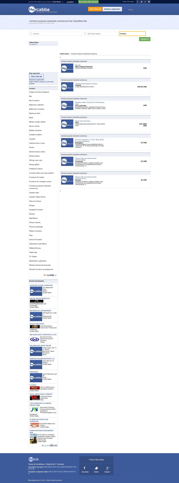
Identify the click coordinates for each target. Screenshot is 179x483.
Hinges (32, 205)
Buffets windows (35, 130)
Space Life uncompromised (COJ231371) (85, 178)
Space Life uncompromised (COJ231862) (85, 159)
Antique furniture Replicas (39, 92)
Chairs (31, 147)
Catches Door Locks (37, 143)
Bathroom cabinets (36, 105)
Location (70, 2)
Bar (30, 96)
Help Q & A (51, 464)
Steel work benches (82, 121)
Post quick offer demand (88, 2)
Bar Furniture (34, 100)
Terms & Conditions (36, 464)
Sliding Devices (35, 248)
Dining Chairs (34, 156)
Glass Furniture (35, 201)
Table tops (33, 252)
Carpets (32, 139)
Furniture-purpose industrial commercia (40, 187)
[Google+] (107, 468)
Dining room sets (35, 160)
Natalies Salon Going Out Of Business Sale (89, 103)
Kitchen (32, 214)
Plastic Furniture (35, 231)
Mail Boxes (33, 218)
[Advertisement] (104, 46)
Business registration (112, 9)
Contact (60, 464)
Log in (130, 10)
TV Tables (33, 257)
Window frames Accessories (40, 265)
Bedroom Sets (34, 113)
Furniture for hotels (36, 177)
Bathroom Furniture (36, 109)
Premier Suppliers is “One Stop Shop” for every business (89, 140)
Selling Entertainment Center (86, 84)
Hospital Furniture (36, 210)
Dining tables (34, 164)
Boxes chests (34, 126)
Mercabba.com (34, 480)
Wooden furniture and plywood (41, 269)
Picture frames (34, 222)
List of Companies (50, 446)
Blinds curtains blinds (37, 122)
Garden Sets (34, 193)
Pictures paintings (36, 227)
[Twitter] (96, 468)
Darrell (77, 65)
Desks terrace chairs (37, 152)
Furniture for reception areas (40, 181)
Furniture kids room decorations (41, 173)
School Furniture (35, 239)
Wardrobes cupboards (37, 261)
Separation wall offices (38, 244)
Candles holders (35, 135)
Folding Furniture (35, 169)
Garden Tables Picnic (37, 197)
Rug (30, 235)
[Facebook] (84, 468)
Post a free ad (95, 9)
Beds (31, 118)
